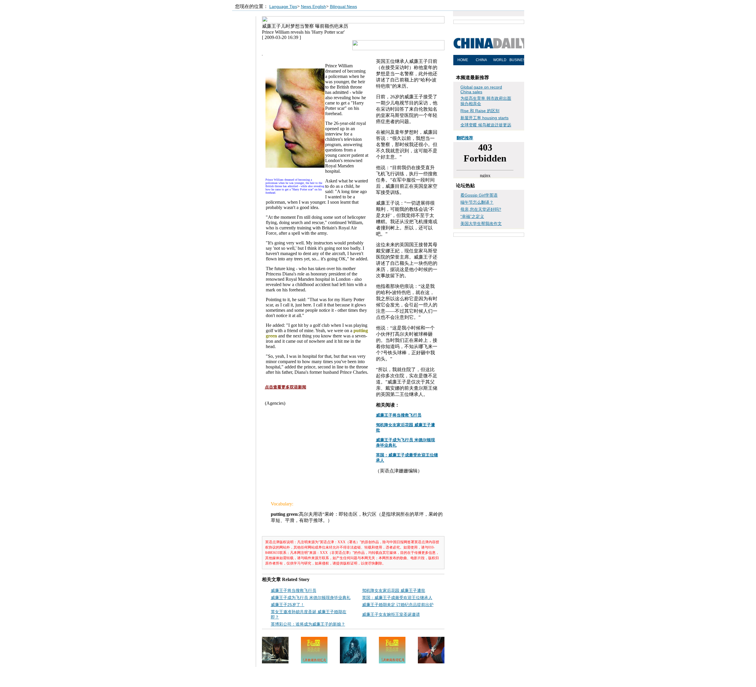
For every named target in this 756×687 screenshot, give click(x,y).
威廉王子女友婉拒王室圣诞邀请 (391, 614)
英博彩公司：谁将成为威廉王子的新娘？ (308, 624)
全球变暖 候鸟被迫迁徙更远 (485, 125)
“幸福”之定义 (472, 216)
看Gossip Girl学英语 (479, 195)
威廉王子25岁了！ (287, 604)
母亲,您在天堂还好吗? (480, 209)
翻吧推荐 (465, 138)
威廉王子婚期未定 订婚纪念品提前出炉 (398, 604)
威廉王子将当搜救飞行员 (293, 590)
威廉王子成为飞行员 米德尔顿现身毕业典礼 (311, 597)
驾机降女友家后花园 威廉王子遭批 (393, 590)
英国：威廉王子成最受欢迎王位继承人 (397, 597)
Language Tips (283, 6)
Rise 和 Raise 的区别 (479, 110)
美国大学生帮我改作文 (481, 223)
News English (313, 6)
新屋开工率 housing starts (484, 117)
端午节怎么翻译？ (476, 202)
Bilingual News (343, 6)
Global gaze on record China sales (481, 89)
